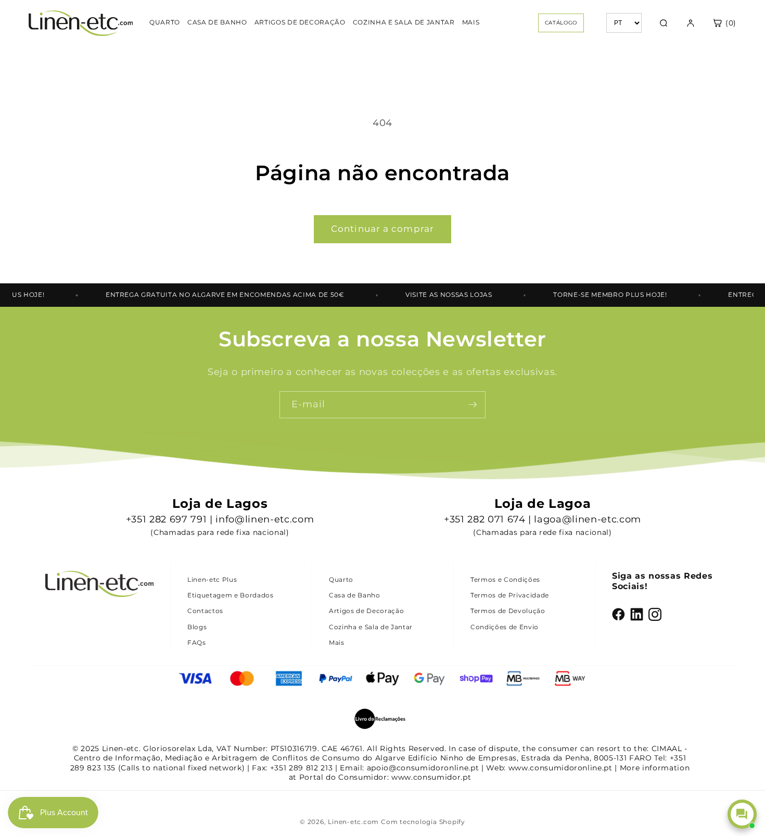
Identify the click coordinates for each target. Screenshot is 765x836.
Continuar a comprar (382, 228)
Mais (337, 642)
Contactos (205, 611)
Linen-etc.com (353, 822)
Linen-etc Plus (212, 579)
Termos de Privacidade (509, 595)
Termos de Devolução (507, 611)
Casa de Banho (354, 595)
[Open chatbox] (742, 814)
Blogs (197, 627)
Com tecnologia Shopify (423, 822)
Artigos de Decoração (366, 611)
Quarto (341, 579)
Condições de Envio (504, 627)
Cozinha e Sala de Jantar (371, 627)
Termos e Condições (505, 579)
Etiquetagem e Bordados (230, 595)
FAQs (196, 642)
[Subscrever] (472, 404)
